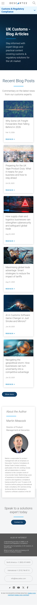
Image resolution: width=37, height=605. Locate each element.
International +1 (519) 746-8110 (19, 570)
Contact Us (18, 522)
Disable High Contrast (22, 595)
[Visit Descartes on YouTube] (18, 588)
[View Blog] (9, 588)
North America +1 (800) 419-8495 (18, 562)
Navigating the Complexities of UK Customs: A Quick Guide (18, 546)
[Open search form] (34, 3)
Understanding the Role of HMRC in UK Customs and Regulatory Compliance (16, 542)
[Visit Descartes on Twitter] (23, 588)
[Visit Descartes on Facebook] (27, 588)
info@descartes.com (18, 578)
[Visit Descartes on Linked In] (14, 588)
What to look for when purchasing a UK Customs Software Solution (16, 551)
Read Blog (10, 139)
